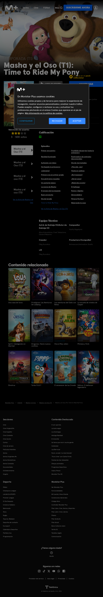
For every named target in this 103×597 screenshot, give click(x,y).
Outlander (55, 446)
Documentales (8, 467)
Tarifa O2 (55, 529)
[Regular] (18, 133)
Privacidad (61, 579)
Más (57, 8)
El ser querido (56, 425)
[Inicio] (11, 7)
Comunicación (56, 536)
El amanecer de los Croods (65, 385)
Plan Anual (55, 522)
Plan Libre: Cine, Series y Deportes (63, 508)
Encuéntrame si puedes (50, 179)
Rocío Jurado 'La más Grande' (62, 453)
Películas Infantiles (9, 449)
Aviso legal (50, 579)
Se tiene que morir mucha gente (62, 442)
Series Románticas (9, 460)
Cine (36, 7)
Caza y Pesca (56, 471)
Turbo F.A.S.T (36, 385)
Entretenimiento (8, 471)
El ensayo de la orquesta (50, 191)
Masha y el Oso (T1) (19, 150)
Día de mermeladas (79, 163)
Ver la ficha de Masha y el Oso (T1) (54, 209)
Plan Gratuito (56, 519)
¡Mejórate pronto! (78, 183)
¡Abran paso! (76, 179)
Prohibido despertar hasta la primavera (82, 152)
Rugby (5, 515)
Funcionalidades (57, 491)
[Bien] (21, 133)
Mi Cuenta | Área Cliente (60, 494)
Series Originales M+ (10, 456)
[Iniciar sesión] (96, 8)
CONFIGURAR (26, 121)
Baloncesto (7, 508)
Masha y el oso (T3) (19, 177)
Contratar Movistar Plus (59, 505)
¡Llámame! (45, 171)
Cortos (5, 442)
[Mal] (15, 133)
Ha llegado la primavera (50, 167)
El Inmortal (55, 439)
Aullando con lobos (48, 163)
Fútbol (46, 7)
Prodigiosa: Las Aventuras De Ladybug (41, 304)
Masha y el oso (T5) (19, 191)
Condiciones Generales (59, 498)
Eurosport (6, 526)
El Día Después (8, 501)
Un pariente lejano (48, 183)
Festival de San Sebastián (60, 460)
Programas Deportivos (59, 467)
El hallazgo (75, 187)
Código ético (56, 501)
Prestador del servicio (36, 579)
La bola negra (56, 428)
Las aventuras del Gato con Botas (65, 304)
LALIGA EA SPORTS (9, 494)
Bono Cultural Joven (58, 526)
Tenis (4, 512)
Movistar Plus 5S (57, 474)
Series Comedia (8, 463)
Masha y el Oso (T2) (19, 164)
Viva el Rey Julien (61, 344)
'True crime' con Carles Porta (61, 456)
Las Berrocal (56, 449)
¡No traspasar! (77, 175)
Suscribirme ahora (78, 7)
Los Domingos (56, 432)
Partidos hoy (7, 533)
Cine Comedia (8, 435)
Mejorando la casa (78, 203)
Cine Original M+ (8, 428)
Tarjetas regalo (57, 533)
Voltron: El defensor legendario (85, 386)
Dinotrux (11, 385)
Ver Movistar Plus (57, 487)
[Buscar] (61, 8)
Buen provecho (47, 195)
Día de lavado (46, 199)
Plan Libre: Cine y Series (60, 512)
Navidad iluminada (48, 157)
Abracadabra (76, 195)
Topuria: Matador (9, 519)
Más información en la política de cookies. (44, 113)
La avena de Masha (48, 187)
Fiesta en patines (78, 171)
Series (26, 7)
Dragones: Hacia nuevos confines (40, 345)
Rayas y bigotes (77, 191)
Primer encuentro (48, 151)
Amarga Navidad (57, 435)
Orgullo (5, 474)
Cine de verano (8, 446)
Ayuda (51, 556)
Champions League (9, 491)
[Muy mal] (12, 133)
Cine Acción (7, 439)
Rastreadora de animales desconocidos (81, 158)
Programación (8, 536)
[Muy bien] (24, 133)
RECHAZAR (57, 121)
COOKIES (71, 579)
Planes (54, 515)
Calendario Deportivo (10, 529)
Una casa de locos (15, 303)
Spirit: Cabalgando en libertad (16, 345)
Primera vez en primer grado (52, 175)
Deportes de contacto (10, 522)
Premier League (8, 498)
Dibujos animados (58, 463)
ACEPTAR (77, 121)
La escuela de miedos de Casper (87, 304)
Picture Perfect (77, 199)
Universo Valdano (9, 505)
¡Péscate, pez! (77, 167)
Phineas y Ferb (83, 344)
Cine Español (7, 432)
